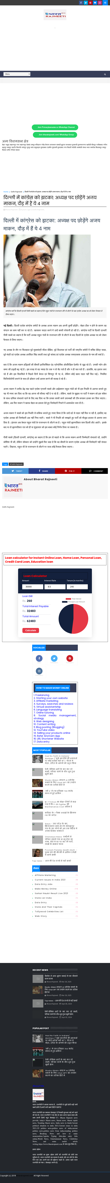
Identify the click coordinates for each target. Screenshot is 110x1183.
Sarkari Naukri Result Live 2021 (51, 893)
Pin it (72, 471)
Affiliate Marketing (45, 875)
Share (45, 471)
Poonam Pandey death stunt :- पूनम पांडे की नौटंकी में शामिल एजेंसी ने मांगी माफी (61, 852)
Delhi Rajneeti (16, 191)
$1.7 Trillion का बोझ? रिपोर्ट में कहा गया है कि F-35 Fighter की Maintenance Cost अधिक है (60, 804)
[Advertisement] (55, 48)
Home (5, 191)
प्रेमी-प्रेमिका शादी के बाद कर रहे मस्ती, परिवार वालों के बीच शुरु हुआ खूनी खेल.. (60, 771)
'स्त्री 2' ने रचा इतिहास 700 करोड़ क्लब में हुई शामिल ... (59, 792)
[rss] (91, 1179)
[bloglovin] (95, 3)
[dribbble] (86, 1179)
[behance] (96, 1179)
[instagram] (100, 3)
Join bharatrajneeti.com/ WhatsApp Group (56, 135)
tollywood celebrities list (49, 911)
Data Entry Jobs (44, 884)
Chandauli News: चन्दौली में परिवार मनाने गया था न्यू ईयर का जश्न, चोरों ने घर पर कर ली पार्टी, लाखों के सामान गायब (59, 840)
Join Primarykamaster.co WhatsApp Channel (56, 127)
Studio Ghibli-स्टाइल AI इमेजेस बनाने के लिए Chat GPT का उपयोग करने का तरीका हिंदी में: (60, 782)
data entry (41, 902)
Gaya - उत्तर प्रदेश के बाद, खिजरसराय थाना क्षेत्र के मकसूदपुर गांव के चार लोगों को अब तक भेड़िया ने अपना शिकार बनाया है (61, 827)
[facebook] (81, 3)
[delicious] (105, 1179)
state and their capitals (48, 907)
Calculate (30, 630)
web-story (41, 916)
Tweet (19, 471)
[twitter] (86, 3)
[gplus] (72, 1179)
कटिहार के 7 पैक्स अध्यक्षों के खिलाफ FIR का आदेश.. (60, 814)
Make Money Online (46, 888)
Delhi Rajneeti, (38, 209)
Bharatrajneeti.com (24, 1175)
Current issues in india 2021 (50, 879)
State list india (43, 898)
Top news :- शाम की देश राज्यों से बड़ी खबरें (51, 861)
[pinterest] (90, 3)
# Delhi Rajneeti (16, 464)
